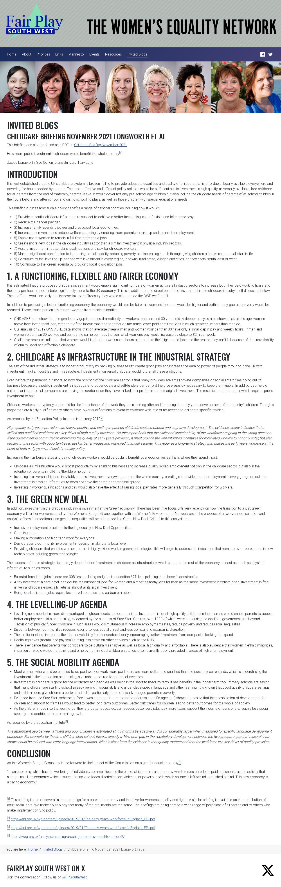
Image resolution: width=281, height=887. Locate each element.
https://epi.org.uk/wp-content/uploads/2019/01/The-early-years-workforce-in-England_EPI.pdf (83, 819)
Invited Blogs (137, 54)
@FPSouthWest (74, 877)
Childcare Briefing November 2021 (100, 145)
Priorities (43, 54)
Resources (113, 54)
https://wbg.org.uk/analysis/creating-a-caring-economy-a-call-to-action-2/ (67, 837)
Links (59, 54)
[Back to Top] (273, 878)
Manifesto (76, 54)
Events (94, 54)
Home (11, 54)
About (26, 54)
